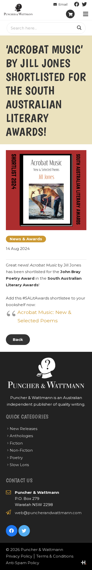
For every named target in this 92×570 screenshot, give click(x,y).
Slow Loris (19, 464)
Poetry (16, 457)
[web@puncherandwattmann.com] (60, 4)
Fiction (16, 443)
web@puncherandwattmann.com (48, 512)
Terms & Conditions (54, 556)
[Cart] (70, 14)
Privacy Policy (19, 556)
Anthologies (21, 435)
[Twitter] (84, 4)
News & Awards (26, 238)
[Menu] (85, 14)
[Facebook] (76, 4)
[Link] (18, 9)
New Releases (23, 428)
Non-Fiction (21, 450)
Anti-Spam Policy (22, 562)
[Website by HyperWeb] (83, 562)
